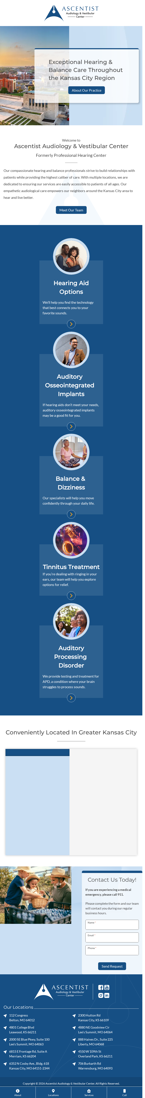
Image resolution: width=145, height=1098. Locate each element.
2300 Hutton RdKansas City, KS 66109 (93, 1017)
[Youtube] (106, 987)
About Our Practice (86, 90)
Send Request (112, 966)
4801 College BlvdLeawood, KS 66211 (22, 1029)
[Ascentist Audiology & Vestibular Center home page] (71, 13)
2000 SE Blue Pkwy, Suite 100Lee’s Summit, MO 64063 (29, 1041)
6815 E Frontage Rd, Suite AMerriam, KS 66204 (28, 1053)
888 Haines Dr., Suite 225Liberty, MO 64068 (95, 1041)
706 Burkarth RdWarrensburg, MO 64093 (95, 1066)
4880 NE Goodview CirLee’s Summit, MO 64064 (95, 1029)
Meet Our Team (71, 210)
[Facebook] (100, 987)
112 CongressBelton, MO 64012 (22, 1017)
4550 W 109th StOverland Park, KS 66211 (95, 1053)
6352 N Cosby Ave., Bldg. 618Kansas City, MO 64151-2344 (29, 1066)
